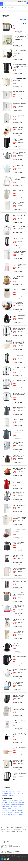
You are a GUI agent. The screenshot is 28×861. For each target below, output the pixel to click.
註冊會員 (21, 1)
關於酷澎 (2, 827)
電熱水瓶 (8, 804)
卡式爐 (14, 790)
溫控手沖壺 (4, 814)
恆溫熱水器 (10, 814)
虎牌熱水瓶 (20, 810)
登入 (19, 1)
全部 (2, 7)
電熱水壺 (20, 814)
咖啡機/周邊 (18, 791)
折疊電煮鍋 (14, 810)
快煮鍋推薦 (16, 800)
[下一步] (21, 785)
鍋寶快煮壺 (4, 808)
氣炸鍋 (10, 793)
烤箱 (11, 790)
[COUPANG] (5, 842)
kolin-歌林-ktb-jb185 (6, 802)
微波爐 (7, 790)
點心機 (22, 793)
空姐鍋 (20, 806)
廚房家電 (16, 11)
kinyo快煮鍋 (10, 808)
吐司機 (18, 793)
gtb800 (15, 808)
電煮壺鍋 (21, 11)
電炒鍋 (22, 812)
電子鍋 (3, 790)
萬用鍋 (3, 812)
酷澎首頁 (3, 11)
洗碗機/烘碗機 (5, 791)
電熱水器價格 (21, 802)
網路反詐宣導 (3, 832)
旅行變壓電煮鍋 (9, 812)
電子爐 (18, 790)
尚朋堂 (16, 802)
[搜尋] (25, 7)
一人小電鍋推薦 (16, 812)
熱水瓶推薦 (11, 800)
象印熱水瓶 (15, 806)
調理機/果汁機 (11, 791)
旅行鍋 (12, 802)
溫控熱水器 (15, 814)
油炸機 (14, 793)
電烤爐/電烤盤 (5, 795)
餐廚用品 (12, 11)
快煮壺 (21, 800)
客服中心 (25, 1)
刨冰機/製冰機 (5, 793)
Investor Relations (9, 827)
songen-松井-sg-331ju (6, 810)
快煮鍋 (3, 806)
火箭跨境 (7, 11)
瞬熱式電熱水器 (9, 806)
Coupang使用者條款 (18, 827)
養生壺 (3, 804)
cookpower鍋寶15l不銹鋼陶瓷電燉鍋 (17, 804)
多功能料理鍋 (11, 795)
